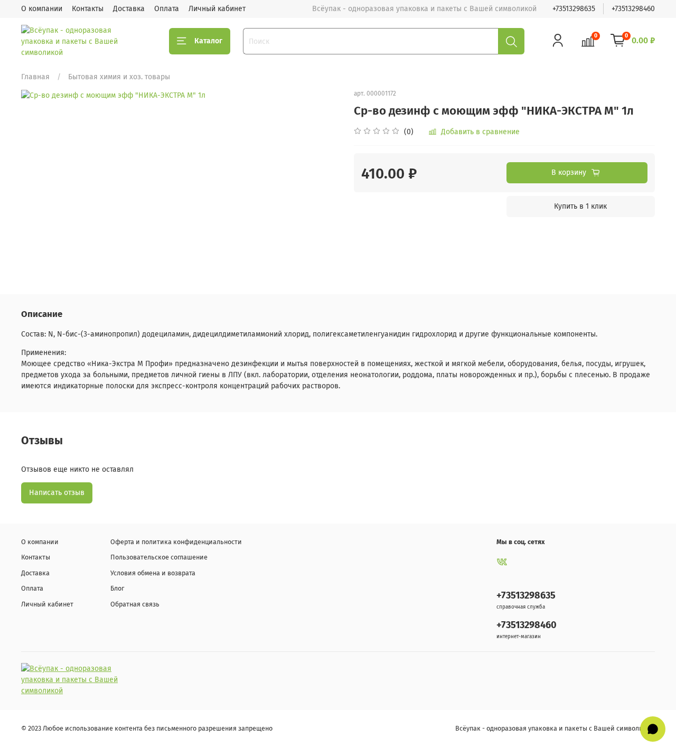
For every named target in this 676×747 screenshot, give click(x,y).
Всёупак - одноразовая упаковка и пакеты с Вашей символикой (555, 728)
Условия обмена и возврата (152, 573)
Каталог (208, 40)
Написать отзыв (56, 492)
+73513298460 (633, 8)
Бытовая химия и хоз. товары (119, 76)
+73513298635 (573, 8)
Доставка (129, 8)
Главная (35, 76)
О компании (41, 8)
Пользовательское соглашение (159, 557)
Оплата (166, 8)
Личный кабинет (217, 8)
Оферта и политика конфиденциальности (176, 542)
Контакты (88, 8)
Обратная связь (134, 604)
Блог (117, 588)
